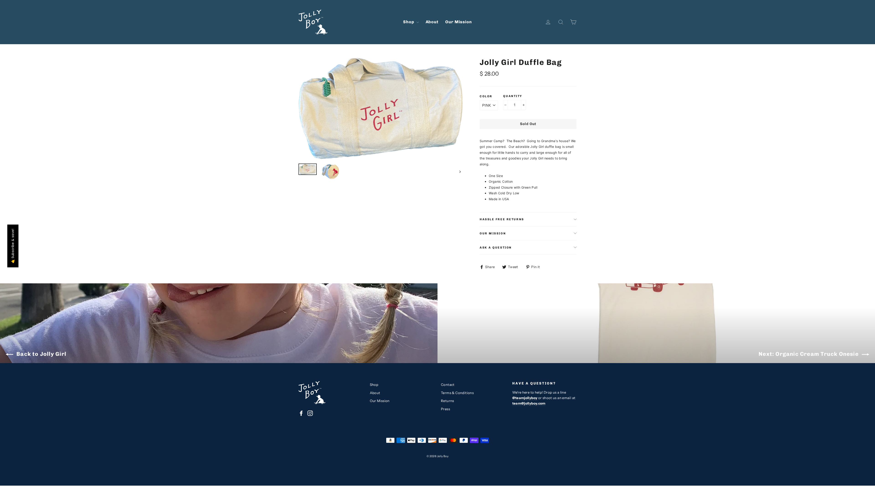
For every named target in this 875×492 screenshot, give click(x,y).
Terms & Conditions (457, 393)
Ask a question (496, 247)
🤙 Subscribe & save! (12, 246)
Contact (448, 385)
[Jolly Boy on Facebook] (301, 413)
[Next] (460, 171)
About (432, 21)
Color (486, 96)
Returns (447, 401)
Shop (409, 21)
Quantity (512, 96)
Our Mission (458, 21)
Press (445, 409)
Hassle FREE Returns (502, 219)
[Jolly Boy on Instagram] (310, 413)
